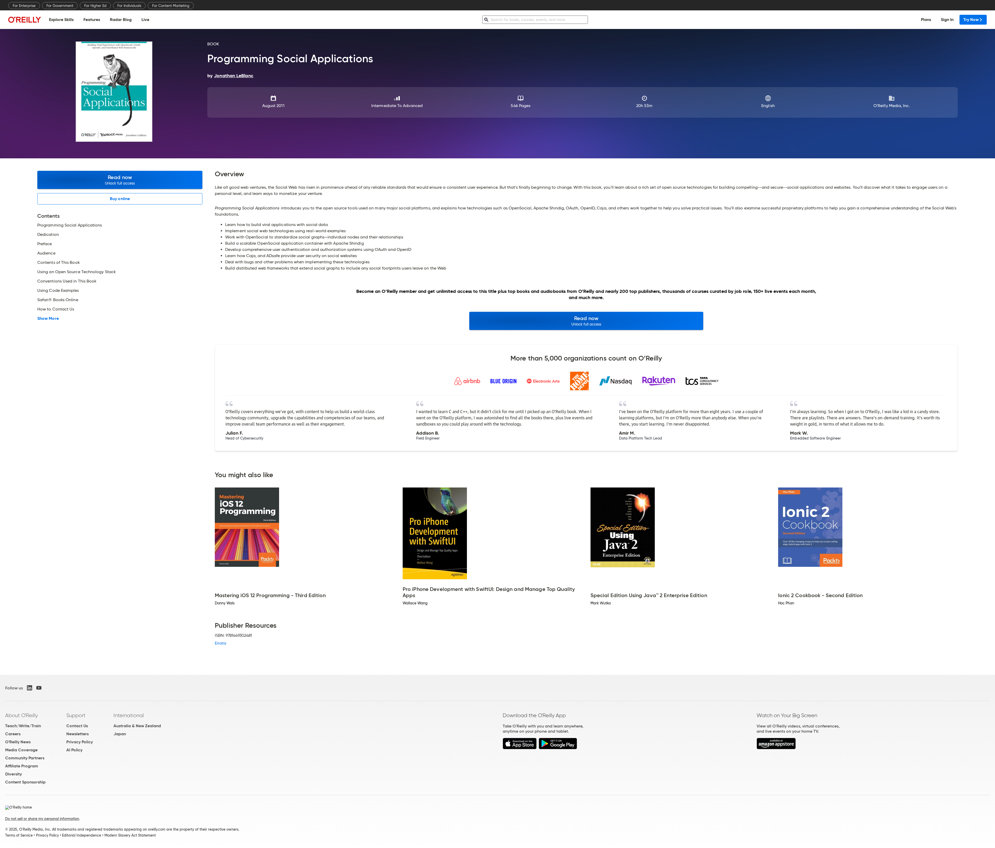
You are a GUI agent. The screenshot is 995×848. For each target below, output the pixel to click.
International (128, 715)
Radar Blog (121, 19)
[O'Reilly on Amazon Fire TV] (776, 748)
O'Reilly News (18, 742)
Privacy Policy (79, 742)
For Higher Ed (95, 5)
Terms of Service (19, 835)
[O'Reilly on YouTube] (38, 687)
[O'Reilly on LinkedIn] (29, 687)
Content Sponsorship (25, 782)
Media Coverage (21, 750)
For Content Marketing (170, 5)
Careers (12, 734)
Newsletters (77, 734)
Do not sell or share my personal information (42, 818)
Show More (48, 318)
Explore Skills (61, 19)
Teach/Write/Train (23, 726)
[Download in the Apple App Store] (520, 748)
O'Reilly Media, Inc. (891, 105)
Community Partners (24, 758)
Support (76, 715)
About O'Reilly (21, 715)
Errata (220, 643)
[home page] (24, 20)
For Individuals (129, 5)
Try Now (971, 19)
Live (145, 19)
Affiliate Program (21, 766)
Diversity (13, 774)
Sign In (947, 19)
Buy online (120, 198)
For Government (59, 5)
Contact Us (77, 726)
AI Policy (74, 750)
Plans (926, 19)
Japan (119, 734)
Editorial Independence (81, 835)
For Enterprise (24, 5)
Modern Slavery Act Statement (130, 835)
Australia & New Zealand (137, 726)
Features (91, 19)
